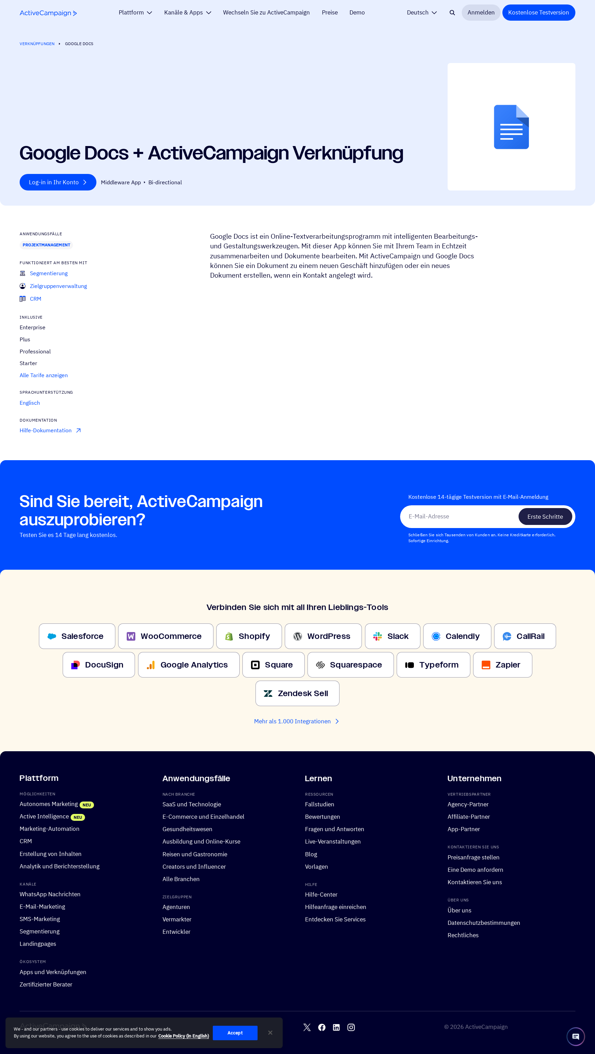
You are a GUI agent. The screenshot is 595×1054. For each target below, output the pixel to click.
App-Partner (464, 829)
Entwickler (176, 932)
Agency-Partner (468, 804)
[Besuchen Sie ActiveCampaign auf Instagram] (351, 1027)
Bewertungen (322, 817)
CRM (26, 841)
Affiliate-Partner (469, 817)
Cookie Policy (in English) (183, 1036)
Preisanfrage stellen (474, 857)
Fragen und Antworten (334, 829)
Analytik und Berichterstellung (60, 866)
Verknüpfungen (37, 43)
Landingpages (38, 944)
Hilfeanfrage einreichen (335, 907)
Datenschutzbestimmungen (484, 923)
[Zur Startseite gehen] (48, 13)
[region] (144, 1032)
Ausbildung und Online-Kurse (201, 842)
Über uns (459, 910)
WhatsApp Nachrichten (50, 894)
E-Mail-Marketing (42, 906)
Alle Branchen (181, 879)
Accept (235, 1033)
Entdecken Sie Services (335, 919)
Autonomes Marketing (49, 804)
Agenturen (176, 907)
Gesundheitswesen (187, 829)
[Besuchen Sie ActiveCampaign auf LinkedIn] (336, 1027)
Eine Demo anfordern (475, 870)
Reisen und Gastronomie (195, 854)
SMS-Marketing (40, 919)
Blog (311, 854)
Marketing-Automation (50, 829)
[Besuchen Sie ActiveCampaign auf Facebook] (321, 1027)
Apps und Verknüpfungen (53, 972)
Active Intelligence (44, 816)
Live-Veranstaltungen (333, 842)
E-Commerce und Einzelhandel (203, 817)
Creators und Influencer (194, 866)
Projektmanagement (46, 244)
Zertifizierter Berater (46, 984)
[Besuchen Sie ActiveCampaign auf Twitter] (307, 1027)
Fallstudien (319, 804)
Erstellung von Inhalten (51, 854)
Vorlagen (316, 866)
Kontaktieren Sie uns (475, 882)
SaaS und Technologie (192, 804)
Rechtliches (463, 935)
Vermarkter (177, 919)
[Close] (270, 1032)
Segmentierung (40, 932)
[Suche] (452, 12)
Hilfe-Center (321, 894)
